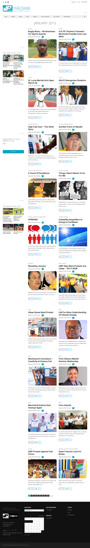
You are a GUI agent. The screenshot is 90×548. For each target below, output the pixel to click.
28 (31, 531)
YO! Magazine (49, 510)
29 (34, 531)
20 (28, 528)
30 (37, 531)
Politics (70, 124)
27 (28, 531)
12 (48, 495)
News (6, 16)
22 (34, 528)
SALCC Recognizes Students (72, 80)
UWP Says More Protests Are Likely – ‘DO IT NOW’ (72, 267)
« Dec (25, 534)
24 (39, 528)
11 (42, 523)
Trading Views (42, 217)
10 (39, 523)
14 (31, 526)
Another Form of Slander (71, 127)
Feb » (29, 534)
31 (39, 531)
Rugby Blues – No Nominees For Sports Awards (41, 32)
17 (39, 526)
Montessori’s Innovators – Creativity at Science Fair (40, 360)
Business (61, 449)
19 (25, 528)
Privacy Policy (49, 518)
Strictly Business (73, 449)
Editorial (13, 16)
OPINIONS (33, 219)
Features (35, 16)
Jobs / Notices (56, 16)
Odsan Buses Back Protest (40, 312)
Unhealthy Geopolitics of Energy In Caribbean (70, 220)
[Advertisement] (62, 8)
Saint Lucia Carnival (45, 16)
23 (37, 528)
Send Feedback (84, 2)
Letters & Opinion (32, 124)
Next (52, 496)
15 (34, 526)
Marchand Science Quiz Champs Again (39, 406)
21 (31, 528)
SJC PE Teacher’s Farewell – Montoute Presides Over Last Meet (72, 34)
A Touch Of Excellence (38, 173)
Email (78, 2)
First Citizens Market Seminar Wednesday (69, 360)
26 (25, 531)
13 (28, 526)
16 (37, 526)
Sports (27, 16)
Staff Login (74, 2)
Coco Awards (65, 405)
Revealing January (37, 266)
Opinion (20, 16)
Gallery (30, 449)
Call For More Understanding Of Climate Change (72, 313)
